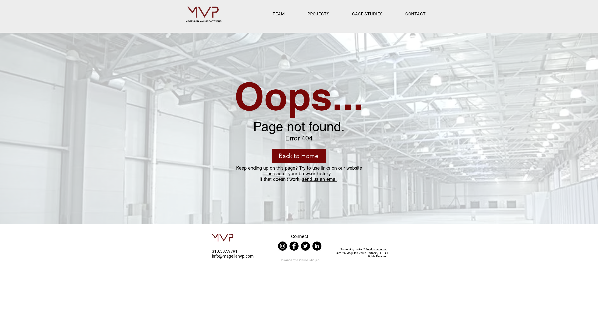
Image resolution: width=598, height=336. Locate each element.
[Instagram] (282, 246)
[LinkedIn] (316, 246)
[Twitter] (305, 246)
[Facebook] (294, 246)
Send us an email (376, 249)
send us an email (319, 179)
